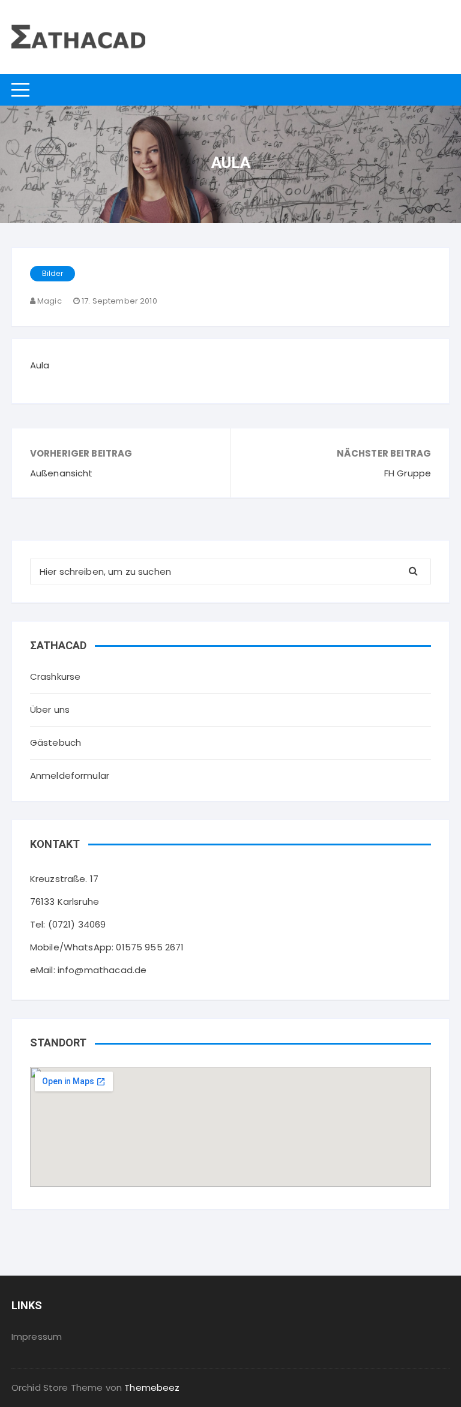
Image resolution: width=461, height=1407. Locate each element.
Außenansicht (61, 473)
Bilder (52, 273)
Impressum (36, 1336)
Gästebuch (55, 742)
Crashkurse (55, 676)
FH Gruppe (407, 473)
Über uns (50, 709)
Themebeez (151, 1387)
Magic (49, 301)
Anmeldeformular (69, 775)
